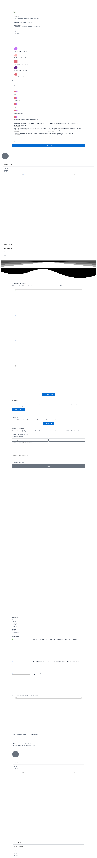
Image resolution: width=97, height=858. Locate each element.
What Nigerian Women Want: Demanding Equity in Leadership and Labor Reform (62, 134)
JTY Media (33, 743)
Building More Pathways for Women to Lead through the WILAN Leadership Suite (54, 639)
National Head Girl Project (20, 51)
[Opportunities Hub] (15, 110)
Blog (15, 94)
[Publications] (15, 97)
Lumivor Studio (19, 743)
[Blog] (15, 91)
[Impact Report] (15, 104)
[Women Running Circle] (15, 74)
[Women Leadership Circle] (15, 67)
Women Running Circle (19, 76)
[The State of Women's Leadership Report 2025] (15, 117)
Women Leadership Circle (20, 70)
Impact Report (17, 107)
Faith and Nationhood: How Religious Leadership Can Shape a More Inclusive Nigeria (55, 661)
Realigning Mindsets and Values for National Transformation (31, 133)
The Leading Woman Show (20, 57)
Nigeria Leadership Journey (21, 64)
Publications (17, 100)
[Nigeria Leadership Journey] (15, 61)
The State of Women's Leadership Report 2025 (26, 119)
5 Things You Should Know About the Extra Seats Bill (63, 123)
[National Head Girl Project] (15, 48)
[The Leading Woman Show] (15, 55)
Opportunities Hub (18, 113)
